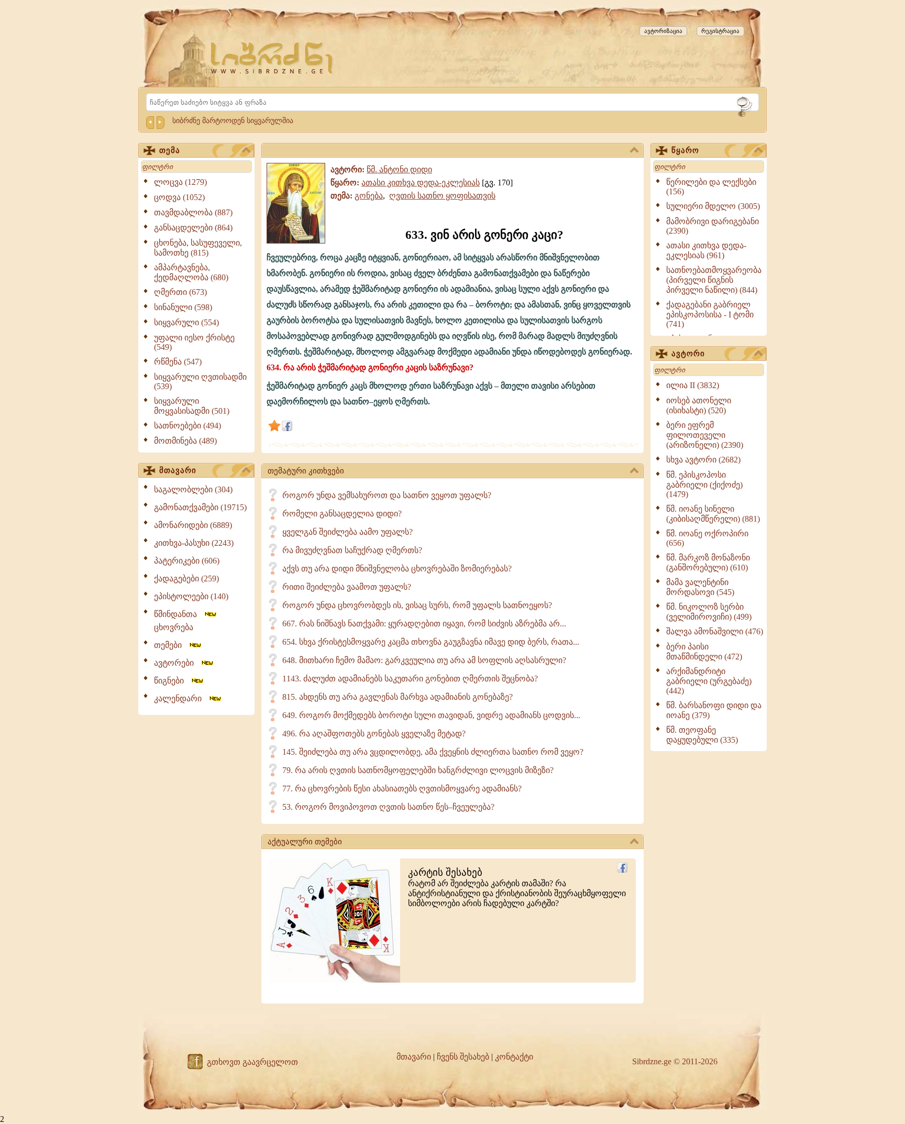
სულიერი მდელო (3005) (713, 206)
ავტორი (688, 353)
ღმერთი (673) (180, 292)
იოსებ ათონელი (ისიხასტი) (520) (698, 405)
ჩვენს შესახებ (463, 1056)
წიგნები (172, 680)
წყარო (685, 150)
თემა (169, 150)
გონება (369, 195)
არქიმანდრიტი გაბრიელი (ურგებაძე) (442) (709, 681)
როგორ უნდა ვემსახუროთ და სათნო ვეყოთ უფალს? (386, 495)
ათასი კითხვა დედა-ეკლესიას (420, 182)
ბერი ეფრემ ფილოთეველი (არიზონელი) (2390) (704, 435)
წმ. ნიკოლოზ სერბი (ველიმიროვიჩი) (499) (709, 611)
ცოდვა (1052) (179, 197)
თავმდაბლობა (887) (193, 212)
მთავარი (177, 470)
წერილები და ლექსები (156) (711, 187)
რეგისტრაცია (720, 31)
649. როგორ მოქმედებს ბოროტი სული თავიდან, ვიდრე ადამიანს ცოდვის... (431, 715)
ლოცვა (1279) (180, 182)
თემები (171, 645)
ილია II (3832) (692, 385)
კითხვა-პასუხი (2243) (194, 542)
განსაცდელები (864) (193, 227)
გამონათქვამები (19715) (200, 507)
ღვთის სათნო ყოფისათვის (442, 195)
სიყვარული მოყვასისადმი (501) (191, 405)
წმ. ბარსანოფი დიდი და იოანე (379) (713, 710)
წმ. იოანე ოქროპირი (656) (707, 538)
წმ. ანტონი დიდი (399, 169)
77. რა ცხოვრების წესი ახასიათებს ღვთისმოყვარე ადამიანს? (402, 788)
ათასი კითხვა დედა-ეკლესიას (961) (706, 250)
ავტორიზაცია (663, 31)
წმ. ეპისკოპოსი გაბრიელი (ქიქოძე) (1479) (704, 484)
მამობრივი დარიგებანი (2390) (712, 226)
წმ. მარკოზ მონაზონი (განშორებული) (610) (708, 562)
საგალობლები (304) (193, 489)
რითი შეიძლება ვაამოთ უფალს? (346, 586)
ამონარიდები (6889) (193, 525)
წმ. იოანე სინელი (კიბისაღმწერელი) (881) (713, 513)
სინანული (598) (183, 307)
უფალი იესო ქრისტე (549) (194, 342)
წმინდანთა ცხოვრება (178, 621)
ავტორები (177, 662)
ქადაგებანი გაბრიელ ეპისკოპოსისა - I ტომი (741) (710, 314)
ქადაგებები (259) (186, 578)
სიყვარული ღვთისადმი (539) (200, 381)
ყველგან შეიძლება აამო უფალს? (347, 531)
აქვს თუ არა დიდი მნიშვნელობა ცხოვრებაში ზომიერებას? (397, 568)
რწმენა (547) (178, 361)
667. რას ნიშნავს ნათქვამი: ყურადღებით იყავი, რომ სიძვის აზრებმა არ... (424, 623)
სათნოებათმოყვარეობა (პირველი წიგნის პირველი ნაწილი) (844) (713, 280)
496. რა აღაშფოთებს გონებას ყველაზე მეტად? (374, 733)
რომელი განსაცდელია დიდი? (342, 513)
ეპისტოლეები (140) (191, 596)
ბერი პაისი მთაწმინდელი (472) (704, 651)
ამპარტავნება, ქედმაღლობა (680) (191, 272)
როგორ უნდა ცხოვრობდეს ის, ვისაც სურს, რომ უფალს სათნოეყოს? (417, 605)
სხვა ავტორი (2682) (703, 459)
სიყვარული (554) (186, 322)
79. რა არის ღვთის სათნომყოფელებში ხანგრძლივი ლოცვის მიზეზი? (418, 770)
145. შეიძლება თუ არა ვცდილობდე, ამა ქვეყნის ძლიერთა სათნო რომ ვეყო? (432, 751)
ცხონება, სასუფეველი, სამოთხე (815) (198, 247)
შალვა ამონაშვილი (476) (714, 631)
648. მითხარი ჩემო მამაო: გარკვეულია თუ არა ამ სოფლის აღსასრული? (424, 660)
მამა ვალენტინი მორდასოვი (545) (700, 587)
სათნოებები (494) (187, 425)
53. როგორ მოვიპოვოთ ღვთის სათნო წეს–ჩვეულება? (388, 806)
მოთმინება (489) (185, 440)
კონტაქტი (514, 1056)
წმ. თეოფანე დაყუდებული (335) (702, 734)
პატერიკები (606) (186, 560)
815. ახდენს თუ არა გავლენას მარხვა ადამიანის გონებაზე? (397, 696)
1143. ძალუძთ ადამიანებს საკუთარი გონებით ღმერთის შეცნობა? (410, 678)
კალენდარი (181, 698)
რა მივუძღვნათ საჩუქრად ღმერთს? (352, 550)
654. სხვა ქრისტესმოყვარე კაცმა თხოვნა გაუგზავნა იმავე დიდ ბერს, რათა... (430, 641)
